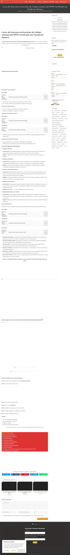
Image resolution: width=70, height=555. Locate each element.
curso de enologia (63, 114)
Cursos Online (54, 130)
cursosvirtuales (63, 134)
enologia (53, 138)
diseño (64, 136)
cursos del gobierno (55, 122)
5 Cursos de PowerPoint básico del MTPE (24, 492)
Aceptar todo (21, 550)
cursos (66, 118)
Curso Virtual (54, 136)
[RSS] (66, 67)
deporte (60, 136)
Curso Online (60, 118)
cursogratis (63, 116)
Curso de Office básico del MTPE (40, 491)
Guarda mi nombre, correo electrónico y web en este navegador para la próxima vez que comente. (23, 515)
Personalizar (7, 550)
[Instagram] (62, 34)
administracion (57, 110)
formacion (63, 138)
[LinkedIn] (62, 67)
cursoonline (54, 118)
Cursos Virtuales (55, 134)
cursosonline (61, 130)
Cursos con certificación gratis (57, 120)
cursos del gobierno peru (56, 124)
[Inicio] (16, 11)
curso (62, 112)
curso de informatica (56, 116)
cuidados (58, 112)
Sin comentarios (64, 77)
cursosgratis (61, 126)
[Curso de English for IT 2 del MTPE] (53, 75)
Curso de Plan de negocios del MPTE (9, 492)
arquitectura (64, 110)
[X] (57, 34)
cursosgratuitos (55, 128)
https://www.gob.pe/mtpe (25, 380)
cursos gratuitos (63, 128)
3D (52, 110)
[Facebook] (60, 34)
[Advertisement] (25, 23)
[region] (14, 546)
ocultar (11, 433)
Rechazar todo (14, 550)
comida (53, 112)
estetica (58, 138)
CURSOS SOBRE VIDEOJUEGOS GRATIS (58, 132)
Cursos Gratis (54, 126)
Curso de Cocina (55, 114)
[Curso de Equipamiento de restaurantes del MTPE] (53, 85)
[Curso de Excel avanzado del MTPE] (53, 94)
